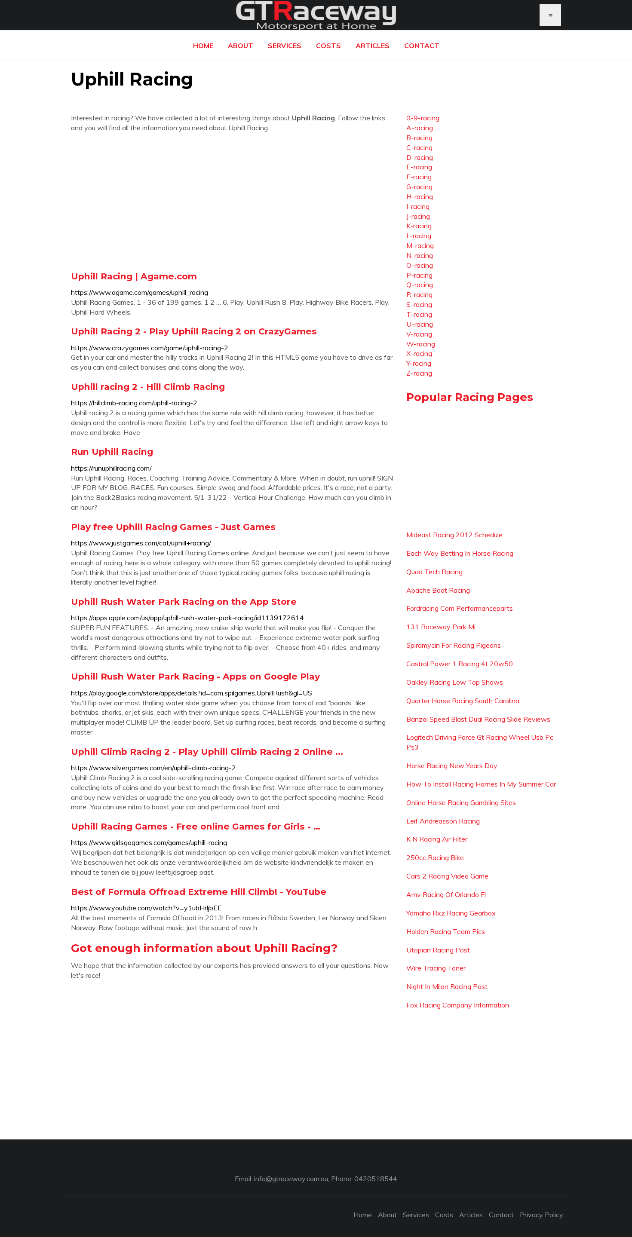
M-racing (420, 245)
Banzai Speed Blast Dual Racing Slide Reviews (478, 719)
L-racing (418, 235)
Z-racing (419, 373)
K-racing (419, 225)
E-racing (419, 166)
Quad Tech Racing (434, 571)
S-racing (419, 304)
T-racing (419, 314)
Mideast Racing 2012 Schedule (454, 534)
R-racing (419, 294)
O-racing (419, 265)
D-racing (419, 157)
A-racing (419, 127)
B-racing (419, 137)
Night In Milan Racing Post (447, 986)
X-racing (419, 353)
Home (203, 45)
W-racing (420, 344)
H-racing (419, 196)
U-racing (419, 324)
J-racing (418, 216)
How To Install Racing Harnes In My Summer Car (481, 784)
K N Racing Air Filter (436, 839)
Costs (328, 45)
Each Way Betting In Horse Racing (459, 553)
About (240, 45)
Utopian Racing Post (438, 950)
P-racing (419, 275)
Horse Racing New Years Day (451, 765)
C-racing (419, 147)
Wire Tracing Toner (436, 968)
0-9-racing (422, 117)
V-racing (419, 334)
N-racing (419, 255)
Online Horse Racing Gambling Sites (461, 802)
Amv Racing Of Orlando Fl (446, 894)
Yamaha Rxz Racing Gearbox (451, 913)
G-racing (419, 186)
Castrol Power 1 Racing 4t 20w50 (459, 663)
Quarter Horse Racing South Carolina (462, 700)
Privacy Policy (541, 1214)
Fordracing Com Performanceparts (459, 608)
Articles (373, 45)
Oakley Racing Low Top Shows (454, 682)
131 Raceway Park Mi (441, 626)
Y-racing (418, 363)
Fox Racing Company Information (457, 1005)
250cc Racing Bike (435, 857)
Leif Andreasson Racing (443, 821)
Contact (421, 45)
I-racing (418, 206)
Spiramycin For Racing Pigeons (453, 645)
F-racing (419, 176)
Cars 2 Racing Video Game (447, 876)
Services (284, 45)
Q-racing (419, 284)
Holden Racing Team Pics (445, 931)
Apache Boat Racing (438, 590)
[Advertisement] (232, 201)
